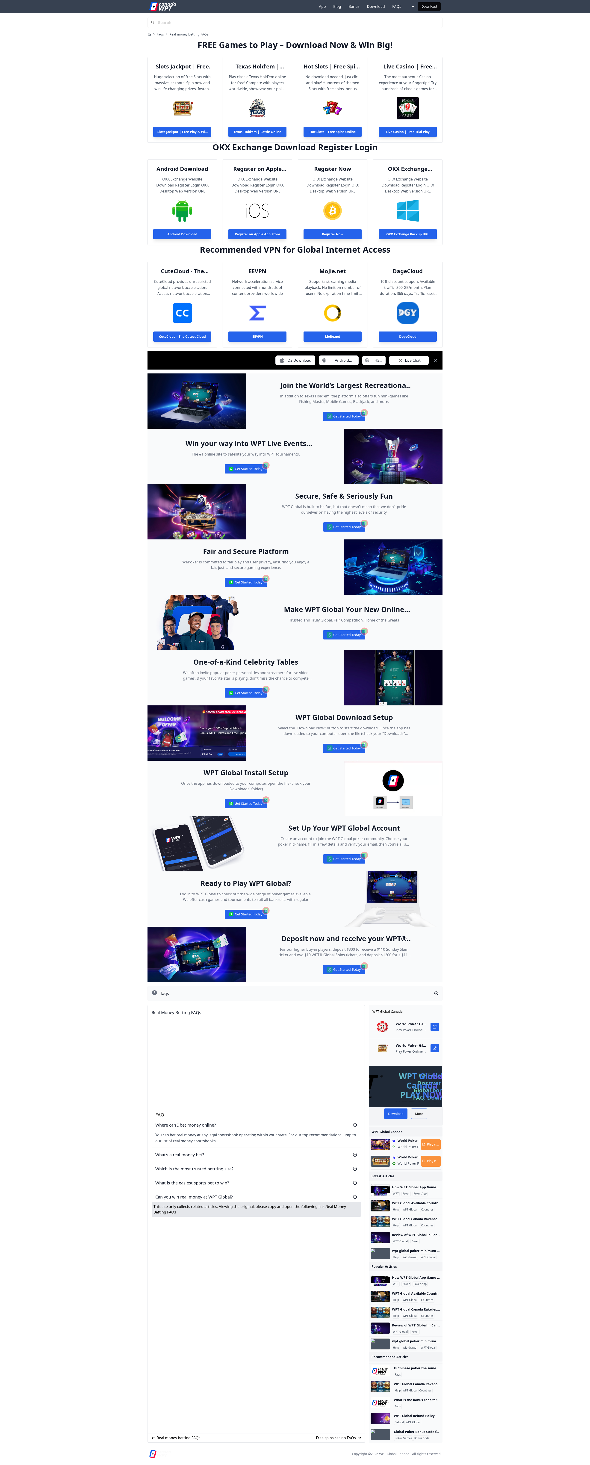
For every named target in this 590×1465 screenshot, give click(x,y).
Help (396, 1209)
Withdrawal (410, 1257)
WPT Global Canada (394, 1454)
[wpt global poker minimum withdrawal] (380, 1253)
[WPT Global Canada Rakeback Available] (380, 1221)
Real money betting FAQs (188, 34)
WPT (396, 1194)
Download (376, 6)
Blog (337, 6)
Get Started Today (344, 417)
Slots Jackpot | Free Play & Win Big (182, 66)
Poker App (420, 1194)
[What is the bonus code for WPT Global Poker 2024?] (380, 1402)
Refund (399, 1422)
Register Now (332, 168)
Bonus (354, 6)
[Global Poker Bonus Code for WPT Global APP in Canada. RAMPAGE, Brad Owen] (380, 1434)
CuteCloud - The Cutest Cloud (182, 271)
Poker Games (403, 1438)
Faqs (160, 34)
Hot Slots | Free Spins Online (333, 66)
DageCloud (408, 271)
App (322, 6)
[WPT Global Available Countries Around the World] (380, 1205)
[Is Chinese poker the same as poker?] (380, 1370)
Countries (427, 1209)
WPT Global (410, 1209)
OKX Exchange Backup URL (408, 168)
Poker (406, 1194)
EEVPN (257, 271)
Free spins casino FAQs (336, 1437)
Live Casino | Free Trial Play (407, 66)
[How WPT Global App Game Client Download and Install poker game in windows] (380, 1190)
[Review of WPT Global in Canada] (380, 1237)
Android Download (182, 168)
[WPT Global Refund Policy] (380, 1418)
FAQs (396, 6)
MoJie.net (332, 271)
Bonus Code (421, 1438)
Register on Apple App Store (257, 168)
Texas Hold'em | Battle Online (257, 66)
